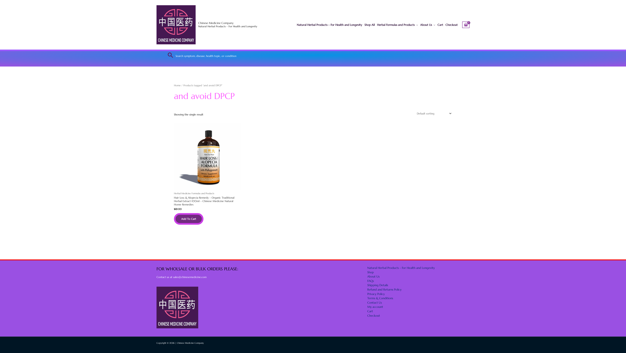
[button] (170, 55)
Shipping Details (377, 285)
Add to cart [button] (188, 218)
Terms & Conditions (380, 298)
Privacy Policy (376, 294)
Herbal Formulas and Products (396, 25)
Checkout (452, 25)
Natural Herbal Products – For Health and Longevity (329, 25)
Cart (440, 25)
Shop (370, 272)
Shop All (370, 25)
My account (375, 307)
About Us (426, 25)
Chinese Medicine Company (216, 23)
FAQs (370, 281)
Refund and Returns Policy (384, 289)
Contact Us (374, 302)
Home (177, 85)
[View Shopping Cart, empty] (466, 25)
